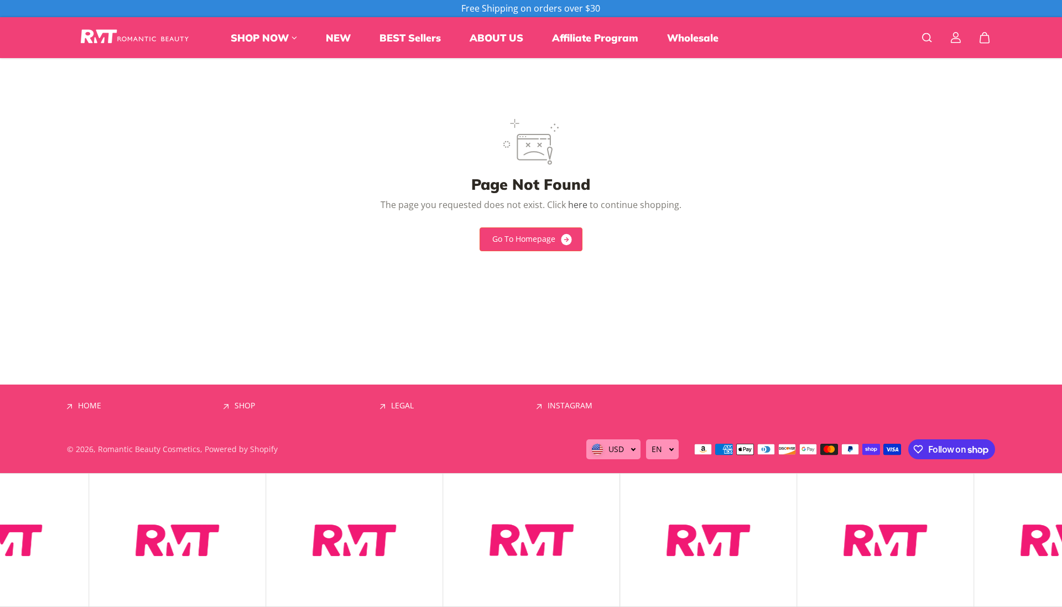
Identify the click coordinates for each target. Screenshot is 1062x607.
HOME (89, 406)
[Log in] (955, 37)
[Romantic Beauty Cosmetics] (136, 37)
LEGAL (402, 406)
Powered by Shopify (241, 449)
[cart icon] (984, 37)
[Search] (927, 37)
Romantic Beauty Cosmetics (149, 449)
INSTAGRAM (570, 406)
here (577, 205)
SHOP (245, 406)
